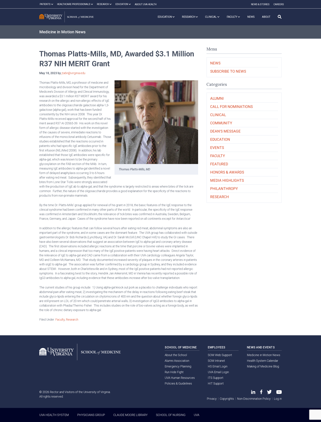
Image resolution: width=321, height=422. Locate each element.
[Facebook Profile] (261, 393)
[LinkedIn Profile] (253, 393)
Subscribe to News (228, 71)
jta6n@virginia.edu (73, 73)
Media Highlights (227, 180)
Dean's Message (225, 131)
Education (220, 139)
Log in (278, 398)
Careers (279, 4)
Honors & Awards (227, 172)
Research (72, 319)
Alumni (217, 98)
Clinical (218, 115)
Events (217, 148)
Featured (219, 164)
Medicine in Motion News (62, 32)
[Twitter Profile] (269, 393)
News (215, 63)
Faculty (60, 319)
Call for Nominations (231, 107)
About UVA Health (145, 4)
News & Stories (260, 4)
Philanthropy (224, 189)
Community (221, 123)
